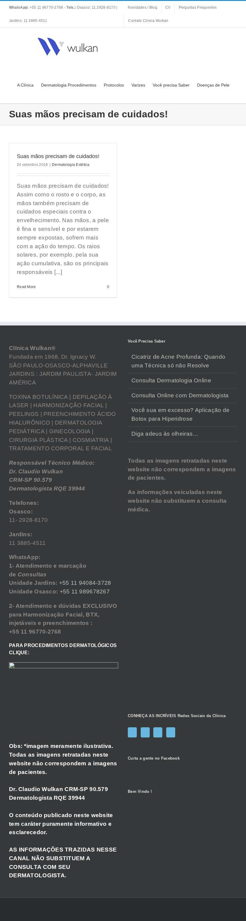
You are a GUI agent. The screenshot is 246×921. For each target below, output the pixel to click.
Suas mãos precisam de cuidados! (58, 156)
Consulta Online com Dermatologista (180, 395)
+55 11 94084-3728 (85, 583)
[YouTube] (157, 732)
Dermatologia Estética (71, 165)
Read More (26, 287)
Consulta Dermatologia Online (171, 380)
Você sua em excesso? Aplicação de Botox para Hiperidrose (180, 414)
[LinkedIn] (170, 732)
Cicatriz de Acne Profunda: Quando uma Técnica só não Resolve (178, 361)
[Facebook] (132, 732)
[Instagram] (145, 732)
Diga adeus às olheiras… (164, 434)
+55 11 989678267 (85, 591)
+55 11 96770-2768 (36, 7)
